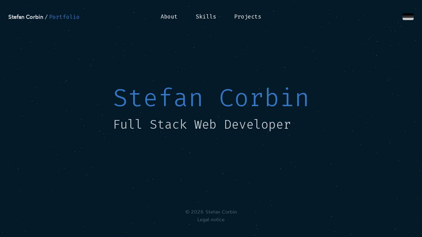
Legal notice (211, 219)
